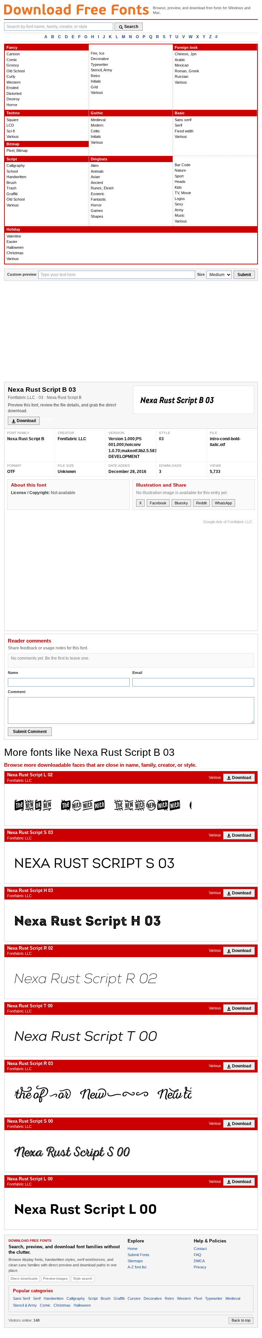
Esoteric (97, 194)
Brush (11, 183)
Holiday (13, 229)
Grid (94, 87)
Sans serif (183, 120)
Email (137, 673)
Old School (15, 71)
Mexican (182, 65)
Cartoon (13, 54)
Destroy (13, 99)
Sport (179, 176)
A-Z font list (137, 1267)
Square (12, 120)
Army (179, 210)
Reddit (201, 503)
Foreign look (186, 47)
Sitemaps (135, 1261)
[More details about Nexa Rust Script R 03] (131, 1093)
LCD (10, 125)
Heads (180, 181)
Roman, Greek (187, 71)
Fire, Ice (97, 53)
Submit (244, 274)
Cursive (134, 1298)
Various (97, 92)
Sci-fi (10, 131)
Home (132, 1249)
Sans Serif (21, 1298)
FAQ (197, 1255)
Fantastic (98, 199)
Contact (200, 1249)
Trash (11, 188)
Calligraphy (15, 165)
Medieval (98, 120)
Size (201, 274)
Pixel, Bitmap (17, 150)
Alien (95, 165)
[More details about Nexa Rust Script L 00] (131, 1208)
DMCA (199, 1261)
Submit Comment (30, 731)
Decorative (100, 59)
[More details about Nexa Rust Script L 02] (131, 804)
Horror (11, 105)
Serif (178, 125)
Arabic (180, 60)
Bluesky (181, 503)
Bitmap (12, 144)
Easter (11, 242)
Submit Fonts (138, 1255)
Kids (178, 187)
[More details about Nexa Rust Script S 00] (131, 1151)
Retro (95, 76)
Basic (180, 113)
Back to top (241, 1320)
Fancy (11, 47)
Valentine (13, 236)
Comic (11, 60)
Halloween (15, 247)
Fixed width (184, 131)
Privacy (200, 1267)
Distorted (13, 93)
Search (131, 26)
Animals (97, 171)
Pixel (198, 1298)
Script (11, 159)
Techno (13, 113)
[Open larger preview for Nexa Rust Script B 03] (193, 400)
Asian (95, 177)
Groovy (12, 65)
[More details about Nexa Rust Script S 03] (131, 862)
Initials (96, 81)
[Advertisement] (131, 332)
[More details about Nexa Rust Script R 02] (131, 978)
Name (13, 673)
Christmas (15, 253)
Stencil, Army (101, 70)
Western (13, 82)
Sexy (179, 204)
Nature (180, 170)
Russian (181, 76)
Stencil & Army (25, 1305)
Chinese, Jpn (185, 54)
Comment (17, 692)
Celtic (95, 131)
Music (180, 215)
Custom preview (22, 274)
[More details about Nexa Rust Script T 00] (131, 1035)
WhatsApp (223, 503)
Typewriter (99, 64)
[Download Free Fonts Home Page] (76, 9)
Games (97, 210)
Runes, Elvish (102, 188)
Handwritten (16, 177)
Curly (10, 76)
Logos (180, 199)
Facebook (158, 503)
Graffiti (11, 194)
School (12, 171)
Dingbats (99, 159)
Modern (97, 125)
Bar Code (182, 165)
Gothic (97, 113)
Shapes (97, 216)
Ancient (97, 183)
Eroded (12, 88)
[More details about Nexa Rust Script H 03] (131, 920)
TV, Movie (183, 193)
